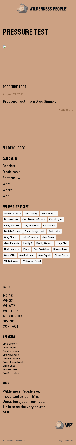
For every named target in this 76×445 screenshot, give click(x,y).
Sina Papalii (44, 255)
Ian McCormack (30, 237)
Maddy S (27, 243)
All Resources (14, 148)
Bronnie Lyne (11, 219)
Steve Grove (61, 255)
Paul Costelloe (41, 249)
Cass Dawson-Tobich (33, 219)
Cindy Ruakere (11, 225)
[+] (38, 64)
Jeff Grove (48, 237)
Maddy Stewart (44, 243)
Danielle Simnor (12, 231)
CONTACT (11, 326)
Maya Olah (62, 243)
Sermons (9, 178)
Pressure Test (14, 87)
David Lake (54, 231)
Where (7, 190)
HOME (8, 295)
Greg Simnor (11, 237)
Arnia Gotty (31, 213)
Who (6, 196)
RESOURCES (13, 316)
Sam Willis (9, 255)
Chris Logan (55, 219)
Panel (26, 249)
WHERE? (10, 310)
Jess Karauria (11, 243)
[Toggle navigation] (7, 9)
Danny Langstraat (34, 231)
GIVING (8, 321)
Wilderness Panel (32, 261)
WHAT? (9, 305)
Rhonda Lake (60, 249)
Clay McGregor (31, 225)
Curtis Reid (49, 225)
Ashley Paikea (49, 213)
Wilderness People (17, 440)
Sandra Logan (26, 255)
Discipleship (11, 172)
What (7, 184)
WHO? (8, 300)
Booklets (9, 165)
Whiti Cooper (11, 261)
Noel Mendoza (11, 249)
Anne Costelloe (12, 213)
